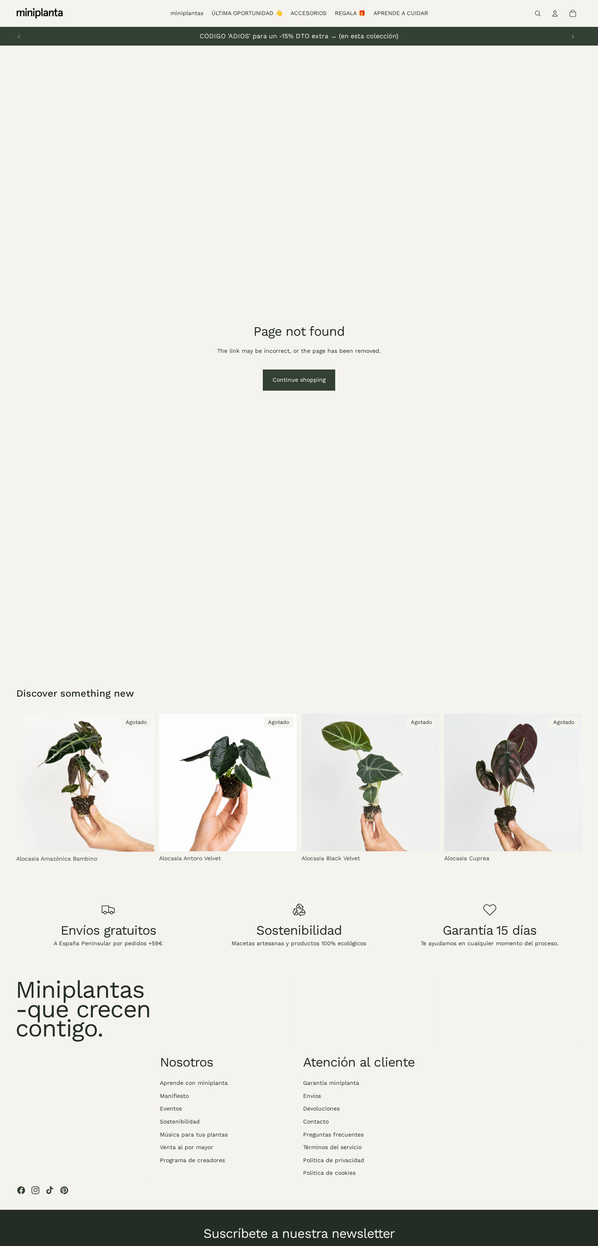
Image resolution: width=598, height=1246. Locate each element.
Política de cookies (329, 1172)
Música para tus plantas (194, 1134)
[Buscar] (538, 13)
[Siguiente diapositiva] (573, 36)
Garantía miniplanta (331, 1083)
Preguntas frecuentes (333, 1134)
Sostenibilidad (180, 1121)
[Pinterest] (64, 1190)
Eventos (171, 1108)
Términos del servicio (332, 1147)
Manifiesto (174, 1095)
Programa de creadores (192, 1159)
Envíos (312, 1095)
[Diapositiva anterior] (19, 36)
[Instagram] (35, 1190)
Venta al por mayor (186, 1147)
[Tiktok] (50, 1190)
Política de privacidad (333, 1159)
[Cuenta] (555, 13)
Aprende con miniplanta (194, 1083)
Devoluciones (321, 1108)
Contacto (316, 1121)
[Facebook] (21, 1190)
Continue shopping (299, 379)
